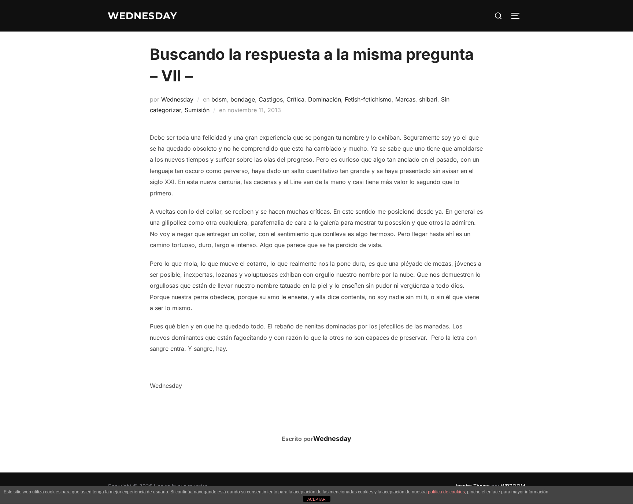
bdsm (219, 99)
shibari (428, 99)
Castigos (271, 99)
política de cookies (446, 491)
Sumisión (197, 110)
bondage (242, 99)
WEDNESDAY (142, 16)
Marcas (405, 99)
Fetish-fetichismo (368, 99)
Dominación (324, 99)
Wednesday (177, 99)
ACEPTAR (316, 499)
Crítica (295, 99)
